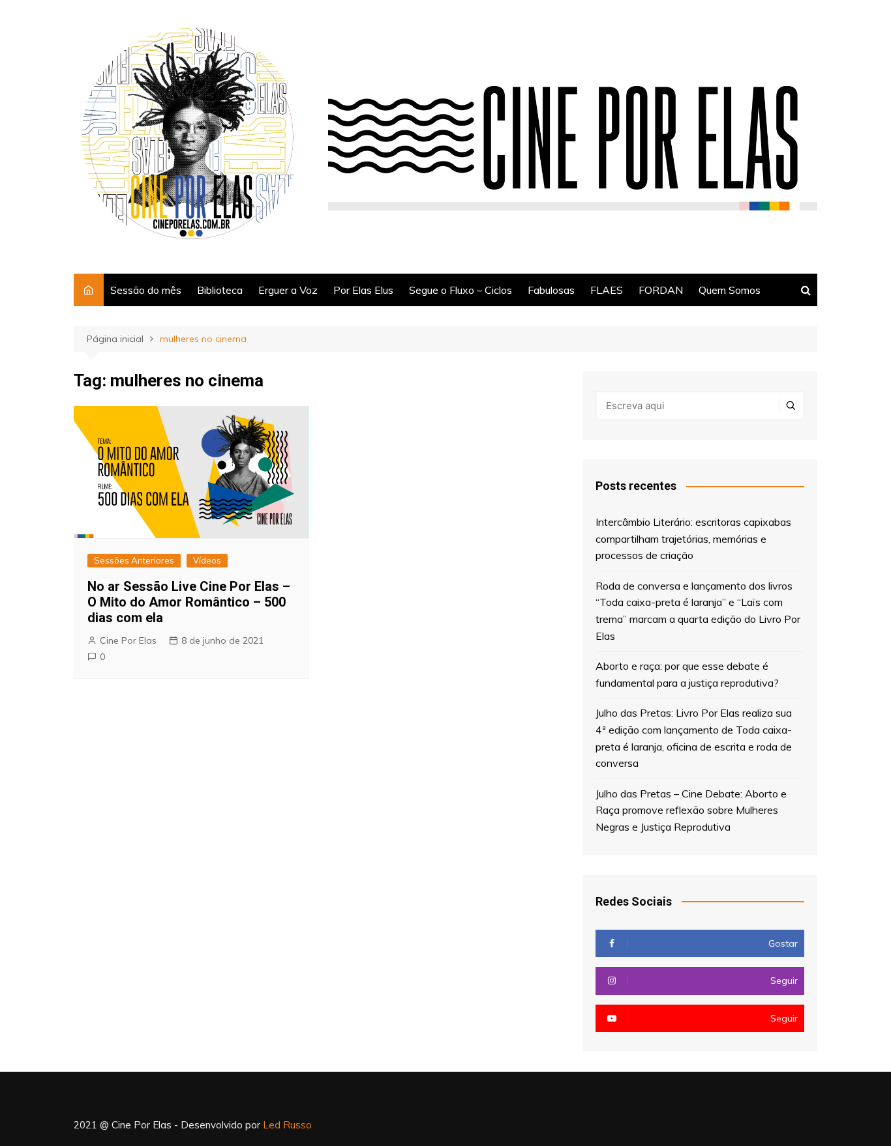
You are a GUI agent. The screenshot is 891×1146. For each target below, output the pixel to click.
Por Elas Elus (363, 289)
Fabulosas (551, 289)
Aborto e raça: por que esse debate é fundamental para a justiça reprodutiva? (687, 674)
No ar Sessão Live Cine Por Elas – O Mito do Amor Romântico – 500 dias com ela (188, 602)
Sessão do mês (145, 289)
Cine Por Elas (128, 640)
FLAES (606, 289)
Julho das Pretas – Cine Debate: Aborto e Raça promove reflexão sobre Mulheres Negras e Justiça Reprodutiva (691, 810)
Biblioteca (220, 289)
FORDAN (661, 289)
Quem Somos (730, 289)
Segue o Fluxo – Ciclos (460, 289)
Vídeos (207, 560)
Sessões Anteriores (134, 560)
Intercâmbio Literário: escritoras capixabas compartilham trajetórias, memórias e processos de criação (693, 538)
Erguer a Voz (288, 289)
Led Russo (287, 1125)
